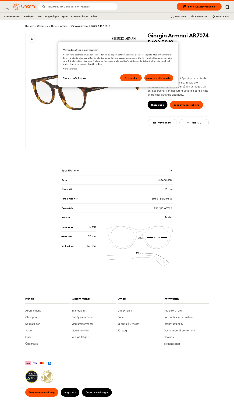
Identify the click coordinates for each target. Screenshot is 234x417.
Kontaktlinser (79, 16)
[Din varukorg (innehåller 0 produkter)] (227, 6)
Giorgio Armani (163, 208)
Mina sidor (180, 16)
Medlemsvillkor (80, 330)
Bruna (155, 198)
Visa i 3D (196, 122)
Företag (122, 330)
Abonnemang (12, 16)
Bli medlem (78, 310)
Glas (39, 16)
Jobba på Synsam (128, 323)
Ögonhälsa (31, 343)
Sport (65, 16)
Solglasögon (52, 16)
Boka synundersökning (201, 6)
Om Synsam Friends (83, 317)
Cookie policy (95, 64)
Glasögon (28, 16)
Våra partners (70, 68)
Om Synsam (125, 310)
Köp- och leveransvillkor (178, 317)
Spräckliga (166, 198)
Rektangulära (165, 179)
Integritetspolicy (173, 323)
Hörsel (94, 16)
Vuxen (169, 189)
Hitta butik (201, 16)
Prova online (164, 122)
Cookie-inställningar (97, 392)
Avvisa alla (131, 78)
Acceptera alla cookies (158, 78)
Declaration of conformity (179, 330)
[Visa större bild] (32, 39)
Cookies (169, 337)
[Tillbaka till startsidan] (24, 7)
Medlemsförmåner (82, 323)
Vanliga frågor (80, 337)
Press (121, 317)
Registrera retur (173, 310)
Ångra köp (70, 392)
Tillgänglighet (172, 343)
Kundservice (222, 16)
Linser (28, 337)
